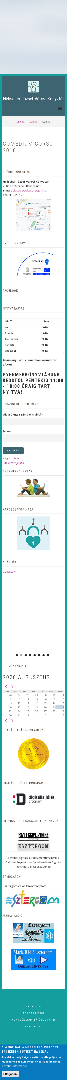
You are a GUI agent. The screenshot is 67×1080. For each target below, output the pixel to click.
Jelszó (7, 431)
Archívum (33, 1006)
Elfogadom (10, 1074)
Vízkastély (9, 571)
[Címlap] (33, 86)
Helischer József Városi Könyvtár (33, 99)
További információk (14, 1066)
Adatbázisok (33, 1013)
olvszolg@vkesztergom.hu (30, 190)
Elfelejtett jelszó (13, 463)
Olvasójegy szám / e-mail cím (23, 414)
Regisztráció (11, 458)
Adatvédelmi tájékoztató (33, 1019)
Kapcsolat (33, 1026)
